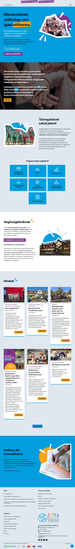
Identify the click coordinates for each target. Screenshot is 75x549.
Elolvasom (19, 332)
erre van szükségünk (10, 372)
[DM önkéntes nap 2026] (61, 355)
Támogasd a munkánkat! (46, 1)
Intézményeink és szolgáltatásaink (12, 516)
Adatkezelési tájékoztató (10, 519)
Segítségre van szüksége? (29, 1)
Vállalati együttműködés (44, 503)
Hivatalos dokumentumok (10, 526)
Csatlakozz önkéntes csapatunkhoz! (47, 498)
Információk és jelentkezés (15, 240)
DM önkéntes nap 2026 (61, 365)
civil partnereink (16, 306)
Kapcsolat (6, 533)
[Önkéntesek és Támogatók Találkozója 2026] (37, 356)
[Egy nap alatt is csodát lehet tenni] (37, 294)
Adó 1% (40, 496)
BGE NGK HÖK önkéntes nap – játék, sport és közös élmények (19, 499)
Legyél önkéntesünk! (12, 49)
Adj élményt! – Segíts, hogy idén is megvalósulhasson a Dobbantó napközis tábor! (12, 378)
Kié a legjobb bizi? (12, 308)
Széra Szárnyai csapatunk (10, 528)
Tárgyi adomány (42, 508)
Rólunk (7, 100)
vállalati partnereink (11, 305)
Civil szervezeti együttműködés (46, 506)
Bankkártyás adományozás (44, 493)
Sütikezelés (6, 521)
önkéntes (54, 305)
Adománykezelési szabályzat (11, 523)
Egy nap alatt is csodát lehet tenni (12, 496)
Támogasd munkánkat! (13, 54)
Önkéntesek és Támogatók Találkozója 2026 (34, 372)
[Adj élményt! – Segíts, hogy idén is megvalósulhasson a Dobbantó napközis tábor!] (14, 359)
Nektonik (11, 543)
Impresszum (68, 543)
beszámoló (8, 306)
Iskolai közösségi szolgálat (44, 501)
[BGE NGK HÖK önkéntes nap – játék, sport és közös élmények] (61, 294)
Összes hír (37, 426)
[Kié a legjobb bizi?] (14, 294)
